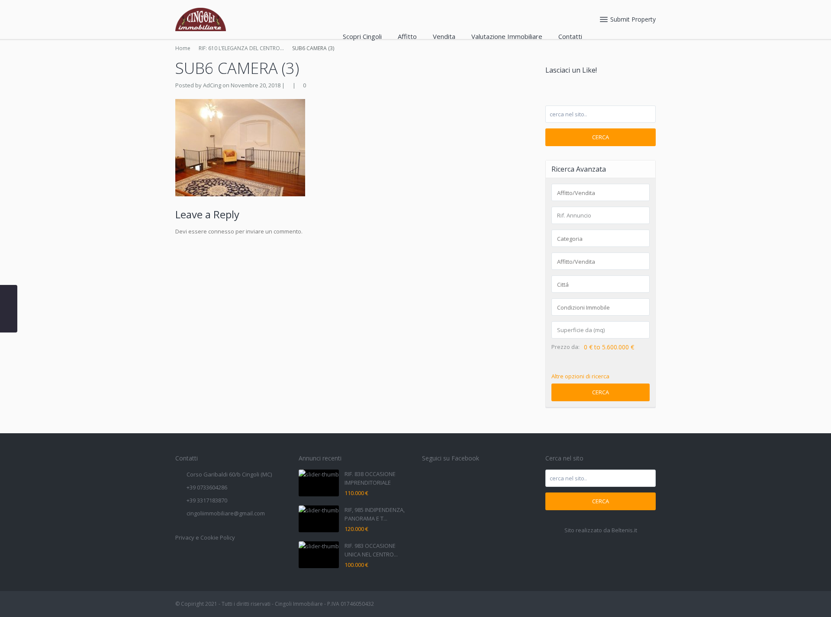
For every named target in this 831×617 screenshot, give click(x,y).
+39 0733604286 (207, 487)
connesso (221, 231)
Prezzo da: (565, 347)
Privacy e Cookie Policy (205, 537)
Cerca (600, 137)
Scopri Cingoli (362, 36)
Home (182, 48)
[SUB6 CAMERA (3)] (240, 147)
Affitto (407, 36)
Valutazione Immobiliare (506, 36)
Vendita (444, 36)
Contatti (570, 36)
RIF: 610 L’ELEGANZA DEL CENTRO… (241, 48)
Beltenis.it (624, 530)
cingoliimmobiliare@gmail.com (226, 513)
